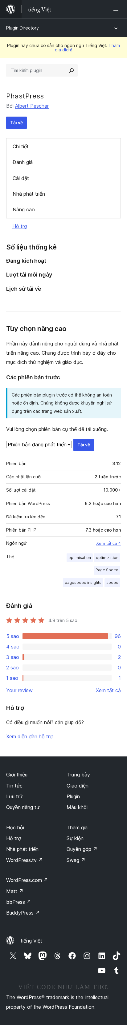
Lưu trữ (14, 796)
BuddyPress (23, 913)
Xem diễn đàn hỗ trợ (29, 736)
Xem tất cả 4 (108, 543)
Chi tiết (21, 146)
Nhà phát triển (29, 194)
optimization (107, 557)
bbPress (18, 902)
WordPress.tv (24, 860)
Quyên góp (82, 849)
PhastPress (25, 96)
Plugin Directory (22, 27)
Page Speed (107, 570)
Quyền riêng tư (22, 807)
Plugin (73, 796)
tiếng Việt (31, 941)
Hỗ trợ (19, 226)
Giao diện (77, 786)
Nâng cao (24, 209)
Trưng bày (78, 775)
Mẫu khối (77, 807)
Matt (14, 891)
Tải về (16, 122)
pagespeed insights (83, 582)
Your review (19, 690)
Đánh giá (23, 162)
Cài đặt (21, 178)
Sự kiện (75, 838)
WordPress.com (27, 880)
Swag (76, 860)
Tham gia (77, 827)
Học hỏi (15, 827)
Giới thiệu (16, 775)
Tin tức (14, 786)
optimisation (79, 557)
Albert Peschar (32, 106)
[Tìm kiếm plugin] (71, 70)
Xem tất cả (108, 690)
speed (112, 582)
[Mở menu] (117, 9)
